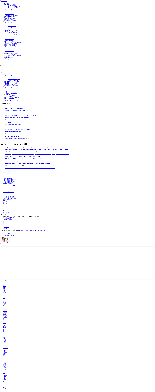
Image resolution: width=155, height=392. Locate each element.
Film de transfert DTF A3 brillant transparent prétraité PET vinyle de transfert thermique (27, 163)
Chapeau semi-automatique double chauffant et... (17, 117)
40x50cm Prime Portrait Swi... (12, 136)
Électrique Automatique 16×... (12, 127)
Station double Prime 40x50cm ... (13, 131)
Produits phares (22, 230)
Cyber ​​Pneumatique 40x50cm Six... (14, 108)
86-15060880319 (8, 233)
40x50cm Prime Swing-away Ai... (13, 141)
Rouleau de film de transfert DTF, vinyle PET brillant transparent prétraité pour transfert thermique (30, 168)
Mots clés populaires (30, 230)
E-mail (1, 243)
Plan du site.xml (38, 230)
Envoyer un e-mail (4, 242)
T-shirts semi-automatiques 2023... (13, 113)
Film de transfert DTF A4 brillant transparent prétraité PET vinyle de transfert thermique (27, 158)
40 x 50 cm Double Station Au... (13, 122)
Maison (4, 68)
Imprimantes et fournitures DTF (9, 69)
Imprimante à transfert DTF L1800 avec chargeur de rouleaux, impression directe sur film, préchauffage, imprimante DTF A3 (36, 149)
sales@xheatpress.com (9, 235)
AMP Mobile (43, 230)
